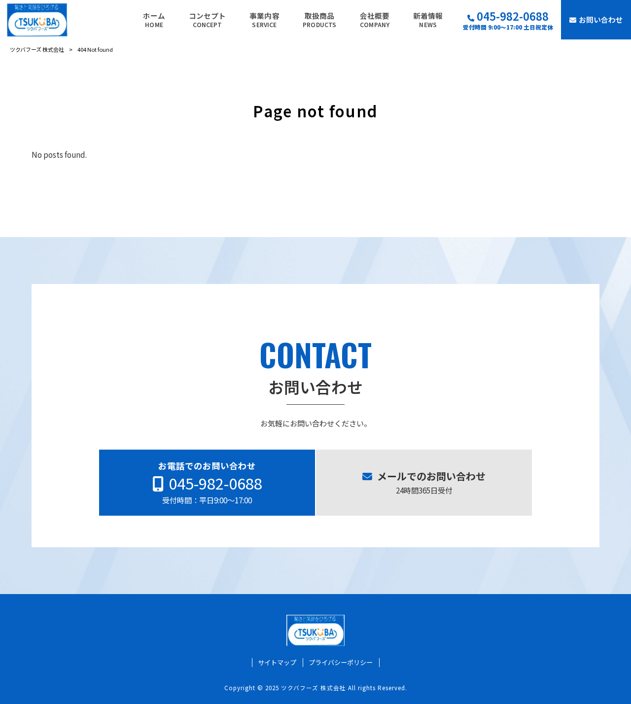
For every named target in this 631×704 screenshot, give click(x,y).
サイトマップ (277, 662)
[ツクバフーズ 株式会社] (37, 19)
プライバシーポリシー (341, 662)
